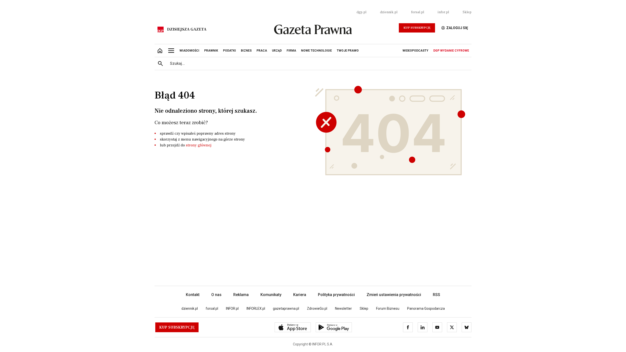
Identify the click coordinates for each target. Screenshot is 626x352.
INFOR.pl (232, 308)
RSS (436, 294)
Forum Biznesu (387, 308)
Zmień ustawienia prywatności (394, 294)
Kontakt (193, 294)
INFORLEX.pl (255, 308)
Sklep (467, 12)
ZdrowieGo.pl (317, 308)
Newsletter (343, 308)
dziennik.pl (388, 12)
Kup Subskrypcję (416, 28)
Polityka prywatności (336, 294)
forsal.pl (417, 12)
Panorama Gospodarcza (426, 308)
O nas (216, 294)
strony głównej (199, 145)
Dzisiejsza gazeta (186, 29)
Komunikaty (270, 294)
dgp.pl (361, 12)
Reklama (241, 294)
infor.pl (443, 12)
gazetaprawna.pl (286, 308)
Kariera (299, 294)
